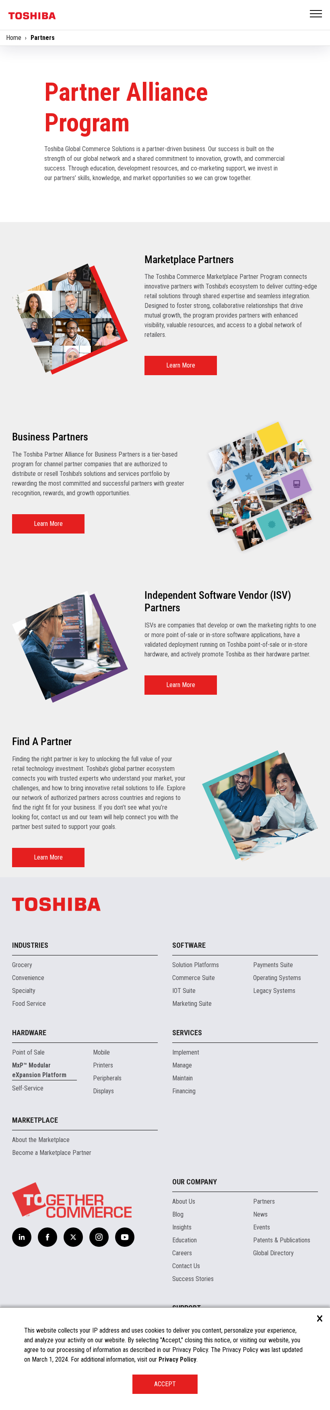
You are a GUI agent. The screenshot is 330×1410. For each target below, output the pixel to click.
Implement (185, 1052)
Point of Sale (28, 1052)
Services (187, 1032)
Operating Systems (277, 978)
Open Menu (316, 14)
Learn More (180, 365)
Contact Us (186, 1266)
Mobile (101, 1052)
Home (13, 38)
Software (189, 945)
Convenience (28, 978)
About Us (183, 1201)
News (260, 1214)
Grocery (22, 965)
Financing (184, 1091)
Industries (30, 945)
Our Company (194, 1181)
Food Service (29, 1003)
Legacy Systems (274, 991)
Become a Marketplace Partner (51, 1153)
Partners (264, 1201)
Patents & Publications (281, 1240)
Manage (182, 1065)
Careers (182, 1253)
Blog (178, 1214)
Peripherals (107, 1078)
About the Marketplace (41, 1140)
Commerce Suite (193, 978)
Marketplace (35, 1120)
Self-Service (27, 1088)
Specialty (23, 991)
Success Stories (193, 1279)
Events (261, 1227)
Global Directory (273, 1253)
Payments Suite (273, 965)
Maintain (182, 1078)
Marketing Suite (192, 1003)
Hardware (29, 1032)
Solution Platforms (195, 965)
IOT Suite (184, 991)
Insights (182, 1227)
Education (184, 1240)
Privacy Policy (177, 1359)
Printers (103, 1065)
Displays (103, 1091)
